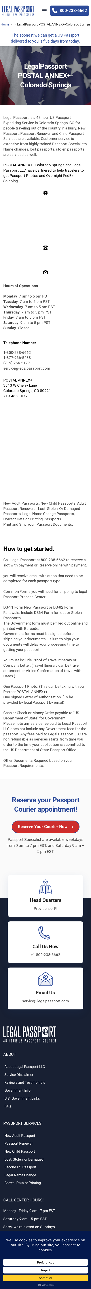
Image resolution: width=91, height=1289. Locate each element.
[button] (44, 10)
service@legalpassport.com (27, 368)
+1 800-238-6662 (45, 954)
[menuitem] (45, 1068)
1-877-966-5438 (17, 357)
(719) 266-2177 (16, 363)
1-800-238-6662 (17, 352)
